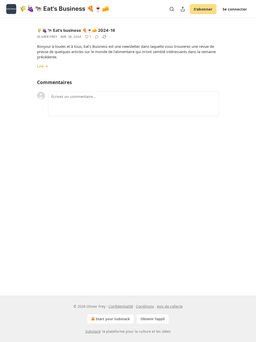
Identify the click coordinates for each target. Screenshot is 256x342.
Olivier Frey (47, 37)
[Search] (172, 9)
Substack (92, 331)
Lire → (42, 66)
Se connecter (234, 9)
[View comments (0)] (97, 37)
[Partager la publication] (183, 9)
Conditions (145, 306)
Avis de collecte (170, 306)
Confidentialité (120, 306)
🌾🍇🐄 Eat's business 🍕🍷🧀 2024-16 (76, 30)
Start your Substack (113, 318)
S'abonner (203, 9)
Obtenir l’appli (152, 318)
